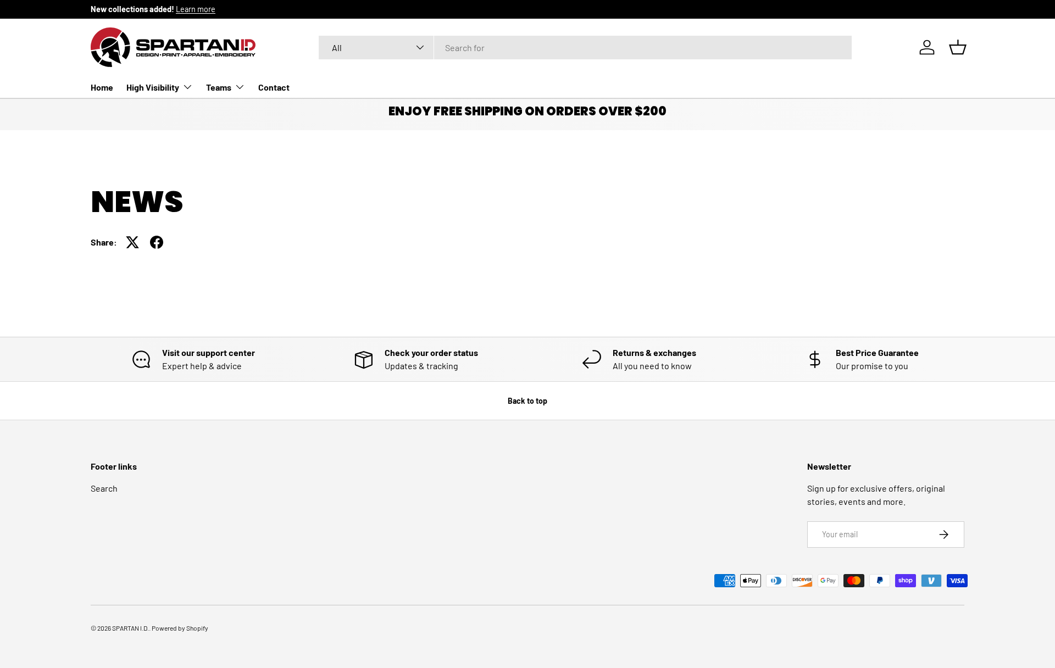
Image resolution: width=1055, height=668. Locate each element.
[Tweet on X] (132, 242)
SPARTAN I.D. (130, 628)
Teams (218, 86)
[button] (958, 47)
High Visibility (152, 86)
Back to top (527, 400)
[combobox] (585, 47)
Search (104, 488)
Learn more (195, 9)
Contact (274, 86)
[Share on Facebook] (157, 242)
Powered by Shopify (180, 628)
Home (102, 86)
